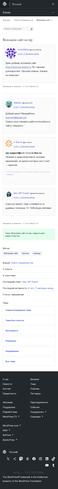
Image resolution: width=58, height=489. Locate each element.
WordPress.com (12, 425)
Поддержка (9, 407)
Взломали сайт (11, 253)
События (34, 407)
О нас (6, 379)
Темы (33, 384)
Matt (6, 430)
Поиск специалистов (23, 20)
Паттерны (35, 393)
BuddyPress (10, 440)
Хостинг (7, 388)
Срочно (25, 253)
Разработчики (10, 412)
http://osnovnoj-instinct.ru (18, 67)
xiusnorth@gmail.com (16, 117)
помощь (37, 253)
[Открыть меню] (53, 4)
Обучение (8, 402)
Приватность (9, 393)
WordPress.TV (11, 416)
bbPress (8, 435)
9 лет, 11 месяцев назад (28, 54)
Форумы (6, 12)
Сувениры (36, 416)
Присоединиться (39, 402)
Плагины (34, 388)
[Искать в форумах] (31, 29)
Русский (13, 452)
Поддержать (38, 412)
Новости (7, 384)
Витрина (34, 379)
